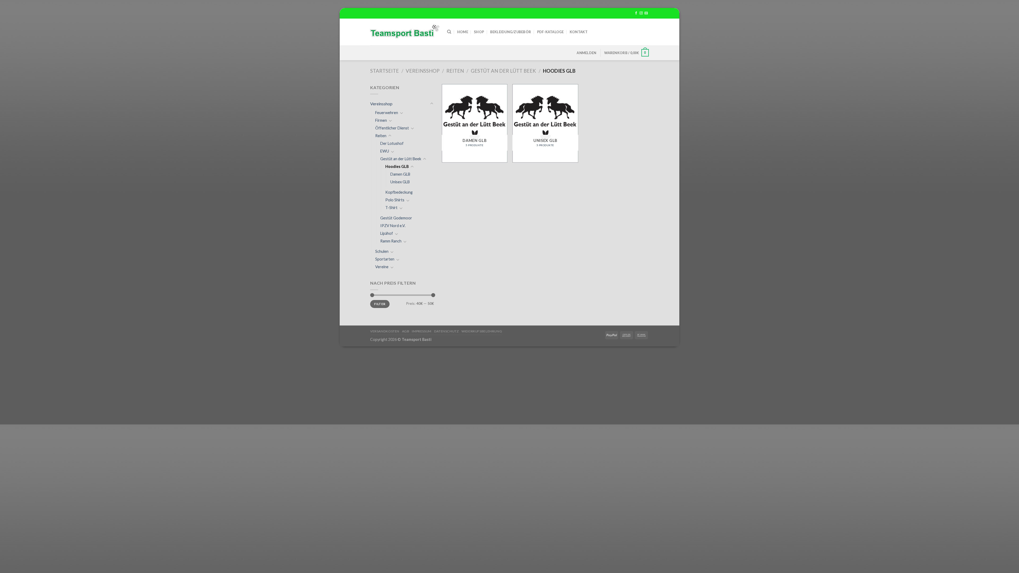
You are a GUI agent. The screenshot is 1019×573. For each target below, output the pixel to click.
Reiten (455, 71)
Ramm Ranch (390, 241)
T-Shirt (391, 207)
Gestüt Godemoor (396, 218)
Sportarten (384, 259)
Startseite (384, 71)
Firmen (381, 120)
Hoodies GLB (397, 166)
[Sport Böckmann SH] (404, 32)
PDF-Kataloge (550, 32)
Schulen (381, 251)
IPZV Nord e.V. (392, 225)
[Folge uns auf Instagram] (641, 13)
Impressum (421, 331)
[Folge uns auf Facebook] (636, 13)
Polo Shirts (394, 200)
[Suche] (449, 32)
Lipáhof (386, 233)
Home (462, 32)
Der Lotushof (392, 143)
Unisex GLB (400, 182)
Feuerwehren (386, 112)
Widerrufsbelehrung (481, 331)
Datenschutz (446, 331)
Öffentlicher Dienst (392, 128)
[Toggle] (432, 104)
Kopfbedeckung (399, 192)
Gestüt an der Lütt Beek (503, 71)
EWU (384, 151)
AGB (405, 331)
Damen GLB (400, 174)
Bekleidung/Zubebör (510, 32)
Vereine (381, 266)
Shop (479, 32)
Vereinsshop (422, 71)
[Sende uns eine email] (646, 13)
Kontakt (579, 32)
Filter (379, 304)
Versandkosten (384, 331)
